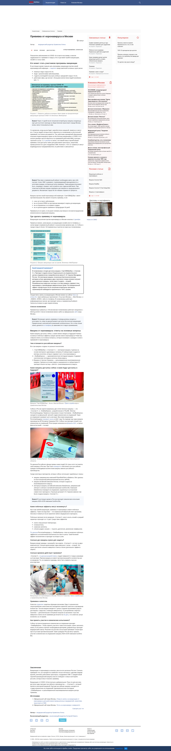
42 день (66, 615)
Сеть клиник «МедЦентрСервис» (98, 124)
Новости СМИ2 (92, 224)
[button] (89, 211)
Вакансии (32, 732)
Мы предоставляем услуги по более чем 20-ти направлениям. (99, 152)
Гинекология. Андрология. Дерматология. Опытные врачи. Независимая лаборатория (99, 161)
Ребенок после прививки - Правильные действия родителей (99, 51)
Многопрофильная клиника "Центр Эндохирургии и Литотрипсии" (99, 100)
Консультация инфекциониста (97, 85)
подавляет (40, 604)
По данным (34, 532)
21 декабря (47, 140)
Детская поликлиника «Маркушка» (99, 109)
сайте (76, 312)
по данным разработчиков (48, 556)
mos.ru (74, 295)
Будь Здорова (90, 733)
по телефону (47, 325)
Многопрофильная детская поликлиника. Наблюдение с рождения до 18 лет (98, 111)
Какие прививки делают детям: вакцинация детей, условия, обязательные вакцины (98, 59)
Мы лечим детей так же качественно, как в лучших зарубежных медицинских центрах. (99, 119)
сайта (55, 459)
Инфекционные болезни (102, 73)
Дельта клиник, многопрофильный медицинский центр (99, 148)
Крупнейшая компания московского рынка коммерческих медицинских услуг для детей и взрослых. (99, 143)
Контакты (32, 730)
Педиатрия (99, 46)
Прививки (92, 66)
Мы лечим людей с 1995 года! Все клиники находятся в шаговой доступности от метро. (99, 126)
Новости (63, 2)
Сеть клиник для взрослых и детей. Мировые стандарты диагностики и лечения (99, 94)
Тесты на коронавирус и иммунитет (68, 705)
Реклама (61, 728)
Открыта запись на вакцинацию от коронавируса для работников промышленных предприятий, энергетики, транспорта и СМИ (58, 701)
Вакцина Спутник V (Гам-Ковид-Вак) (99, 188)
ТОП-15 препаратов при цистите (127, 50)
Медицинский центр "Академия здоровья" (98, 131)
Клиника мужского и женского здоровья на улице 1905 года (97, 158)
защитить (53, 68)
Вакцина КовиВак (94, 184)
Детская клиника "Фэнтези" (96, 116)
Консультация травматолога (96, 87)
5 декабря (77, 219)
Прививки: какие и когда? (96, 72)
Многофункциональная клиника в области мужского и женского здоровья (98, 134)
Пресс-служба (69, 403)
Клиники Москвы (76, 2)
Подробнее (119, 748)
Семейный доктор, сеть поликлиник (99, 140)
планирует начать (48, 419)
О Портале (33, 728)
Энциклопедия (50, 2)
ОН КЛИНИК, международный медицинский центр (97, 91)
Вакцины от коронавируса (96, 192)
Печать (62, 720)
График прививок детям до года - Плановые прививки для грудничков (99, 43)
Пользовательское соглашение (67, 730)
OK (126, 748)
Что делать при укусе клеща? (126, 62)
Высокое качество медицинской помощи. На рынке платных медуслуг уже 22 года (99, 103)
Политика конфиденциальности (67, 732)
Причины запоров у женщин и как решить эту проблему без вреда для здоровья (128, 56)
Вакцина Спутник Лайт (95, 180)
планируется (57, 466)
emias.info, (33, 297)
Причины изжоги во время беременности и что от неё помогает (125, 44)
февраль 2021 (71, 423)
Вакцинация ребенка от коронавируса (96, 175)
